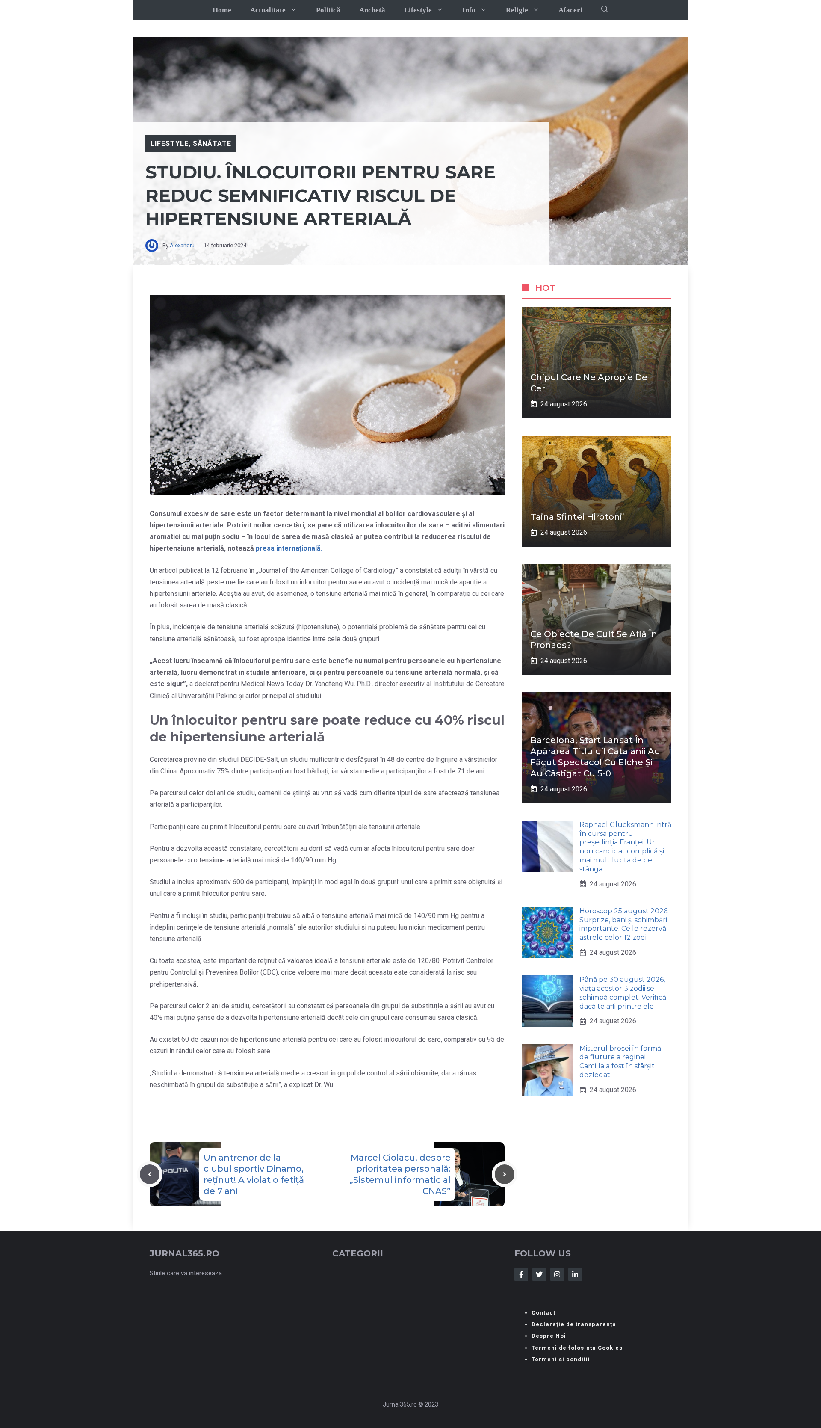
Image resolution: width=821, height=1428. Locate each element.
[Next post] (504, 1174)
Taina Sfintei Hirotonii (577, 517)
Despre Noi (549, 1336)
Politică (328, 10)
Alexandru (182, 245)
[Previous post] (149, 1174)
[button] (605, 10)
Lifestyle (418, 10)
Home (222, 10)
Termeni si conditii (561, 1359)
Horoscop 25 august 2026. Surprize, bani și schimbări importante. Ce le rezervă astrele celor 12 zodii (624, 924)
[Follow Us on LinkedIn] (575, 1274)
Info (468, 10)
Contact (543, 1312)
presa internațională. (289, 548)
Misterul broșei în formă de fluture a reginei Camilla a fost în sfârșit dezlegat (620, 1061)
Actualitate (268, 10)
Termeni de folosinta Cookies (577, 1348)
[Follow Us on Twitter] (539, 1274)
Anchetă (372, 10)
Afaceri (570, 10)
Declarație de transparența (574, 1324)
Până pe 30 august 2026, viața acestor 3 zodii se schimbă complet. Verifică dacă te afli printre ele (622, 992)
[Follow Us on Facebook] (521, 1274)
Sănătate (212, 143)
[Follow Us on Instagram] (557, 1274)
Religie (517, 10)
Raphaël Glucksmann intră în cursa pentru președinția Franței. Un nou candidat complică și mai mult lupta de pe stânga (625, 847)
